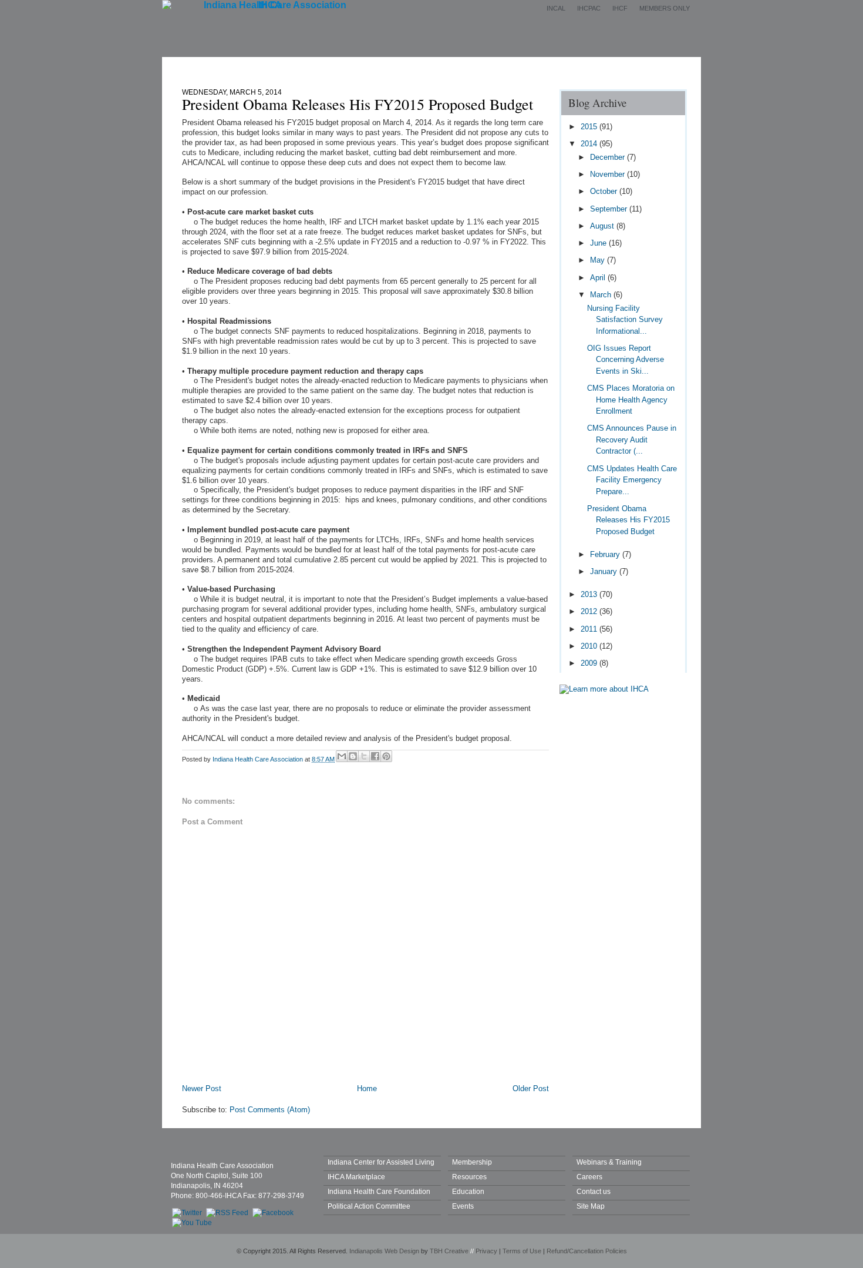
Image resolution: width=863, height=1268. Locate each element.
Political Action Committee (369, 1206)
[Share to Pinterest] (386, 756)
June (599, 243)
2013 (590, 594)
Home (264, 66)
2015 (590, 126)
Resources (469, 1176)
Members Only (664, 8)
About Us (321, 66)
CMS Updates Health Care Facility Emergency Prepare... (632, 480)
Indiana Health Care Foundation (379, 1191)
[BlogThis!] (353, 756)
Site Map (591, 1206)
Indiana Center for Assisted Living (381, 1162)
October (604, 191)
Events (454, 66)
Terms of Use (522, 1250)
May (598, 260)
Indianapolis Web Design (384, 1250)
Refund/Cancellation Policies (587, 1250)
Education (515, 66)
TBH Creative (449, 1250)
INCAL (556, 8)
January (604, 571)
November (608, 174)
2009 (590, 663)
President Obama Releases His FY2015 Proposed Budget (628, 520)
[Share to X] (364, 756)
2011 (590, 629)
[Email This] (342, 756)
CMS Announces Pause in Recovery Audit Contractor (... (631, 439)
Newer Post (201, 1088)
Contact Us (583, 66)
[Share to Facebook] (375, 756)
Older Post (531, 1088)
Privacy (486, 1250)
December (608, 157)
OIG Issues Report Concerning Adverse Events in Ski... (625, 359)
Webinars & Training (609, 1162)
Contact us (594, 1191)
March (601, 294)
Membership (389, 66)
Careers (589, 1176)
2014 (590, 143)
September (609, 208)
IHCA (270, 5)
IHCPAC (589, 8)
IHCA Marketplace (356, 1176)
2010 (590, 646)
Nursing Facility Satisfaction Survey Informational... (625, 320)
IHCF (620, 8)
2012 (590, 611)
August (603, 226)
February (606, 554)
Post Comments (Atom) (270, 1109)
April (599, 277)
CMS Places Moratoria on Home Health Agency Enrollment (631, 399)
